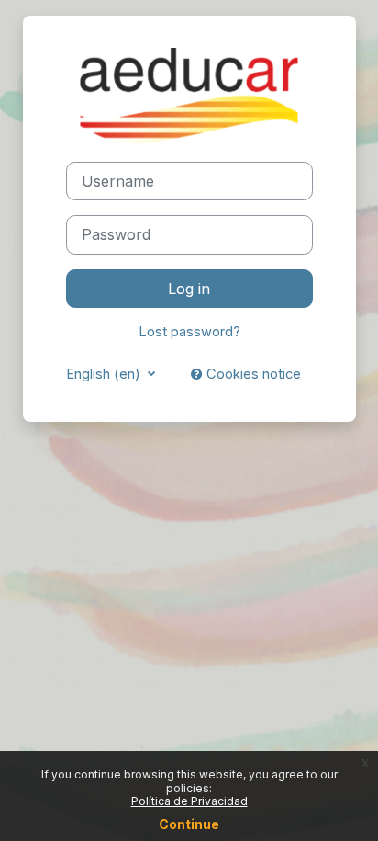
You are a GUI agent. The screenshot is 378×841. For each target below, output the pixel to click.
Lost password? (189, 332)
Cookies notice (252, 374)
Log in (189, 288)
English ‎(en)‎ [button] (105, 374)
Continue (189, 824)
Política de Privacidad (189, 801)
